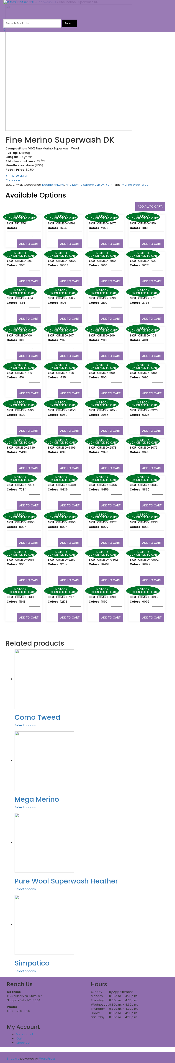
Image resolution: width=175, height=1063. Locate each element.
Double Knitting (53, 184)
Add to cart (29, 244)
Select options (25, 725)
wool (145, 184)
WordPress (47, 1058)
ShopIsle (13, 1058)
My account (24, 1034)
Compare (12, 180)
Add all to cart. (150, 206)
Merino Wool (131, 184)
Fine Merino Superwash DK (85, 184)
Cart (19, 1038)
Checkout (23, 1042)
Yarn (109, 184)
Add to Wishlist (16, 176)
